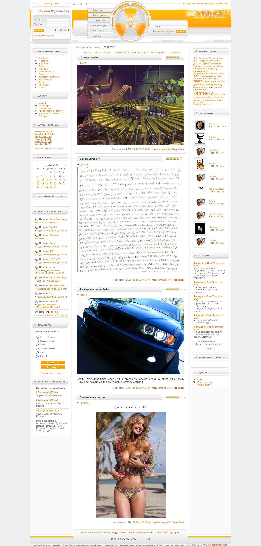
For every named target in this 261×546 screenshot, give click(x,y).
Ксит (199, 379)
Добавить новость (125, 532)
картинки (203, 93)
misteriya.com (51, 3)
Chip (195, 58)
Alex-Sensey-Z (56, 285)
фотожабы (198, 102)
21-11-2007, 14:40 (141, 280)
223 (222, 191)
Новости (43, 61)
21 (46, 183)
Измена (40, 238)
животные (198, 87)
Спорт (42, 87)
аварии (208, 78)
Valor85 (53, 227)
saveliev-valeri (216, 214)
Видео (42, 66)
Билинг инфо (204, 384)
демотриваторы (218, 81)
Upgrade (204, 60)
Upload (42, 103)
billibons (213, 227)
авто (215, 78)
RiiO (51, 251)
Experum (53, 235)
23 (55, 183)
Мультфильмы (200, 71)
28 (46, 187)
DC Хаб (43, 116)
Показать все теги (202, 104)
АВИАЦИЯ (215, 60)
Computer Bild (205, 58)
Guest (52, 243)
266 (222, 166)
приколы (207, 97)
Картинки (43, 63)
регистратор (209, 100)
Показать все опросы (51, 373)
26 (38, 187)
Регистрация (108, 532)
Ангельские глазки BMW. (94, 289)
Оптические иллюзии (92, 397)
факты (220, 100)
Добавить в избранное (216, 3)
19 (38, 183)
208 (222, 203)
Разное (42, 74)
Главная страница (90, 532)
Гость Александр (58, 219)
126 (222, 243)
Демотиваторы (212, 63)
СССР (196, 76)
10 (60, 176)
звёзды (207, 87)
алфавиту (175, 52)
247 (222, 179)
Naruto (212, 137)
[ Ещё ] (209, 348)
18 (64, 179)
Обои (41, 82)
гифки (206, 81)
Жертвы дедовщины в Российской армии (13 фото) (50, 271)
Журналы (197, 66)
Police (196, 60)
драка (214, 84)
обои (222, 94)
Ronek (212, 163)
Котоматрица (209, 68)
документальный (201, 84)
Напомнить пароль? (44, 35)
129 (222, 229)
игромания (217, 87)
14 (46, 179)
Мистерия (81, 47)
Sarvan (212, 124)
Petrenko (53, 312)
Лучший (53, 301)
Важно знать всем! (48, 113)
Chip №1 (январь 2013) (48, 281)
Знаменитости (46, 71)
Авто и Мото (45, 79)
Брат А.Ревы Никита (47, 222)
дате (86, 52)
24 (60, 183)
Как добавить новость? (51, 111)
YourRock (214, 150)
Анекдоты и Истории (49, 77)
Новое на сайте (145, 532)
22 (51, 183)
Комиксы (197, 68)
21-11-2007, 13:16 (141, 388)
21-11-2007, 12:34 (141, 522)
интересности (200, 89)
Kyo (51, 293)
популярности (121, 52)
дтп (219, 84)
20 (42, 183)
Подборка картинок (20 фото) (51, 230)
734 (222, 139)
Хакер (213, 76)
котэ (217, 94)
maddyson (218, 58)
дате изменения (102, 52)
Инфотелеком (204, 382)
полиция (197, 97)
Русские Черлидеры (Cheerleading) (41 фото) (47, 305)
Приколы (43, 69)
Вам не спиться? (90, 158)
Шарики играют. (89, 57)
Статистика (161, 532)
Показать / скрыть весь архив (49, 148)
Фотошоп (204, 76)
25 (64, 183)
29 (51, 187)
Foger (212, 201)
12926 (223, 126)
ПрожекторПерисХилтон (205, 73)
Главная (43, 58)
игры (44, 105)
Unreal (212, 240)
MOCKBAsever (216, 189)
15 (51, 179)
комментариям (159, 52)
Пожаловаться (219, 545)
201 (222, 216)
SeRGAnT (54, 259)
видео (197, 81)
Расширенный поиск (163, 31)
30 (55, 187)
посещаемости (140, 52)
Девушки (197, 63)
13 (42, 179)
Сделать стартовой (193, 3)
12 (38, 179)
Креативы (44, 85)
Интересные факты (213, 66)
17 (60, 179)
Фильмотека (45, 108)
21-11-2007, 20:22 (141, 149)
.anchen (213, 176)
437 (222, 153)
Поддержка (174, 532)
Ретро (222, 73)
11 (64, 176)
